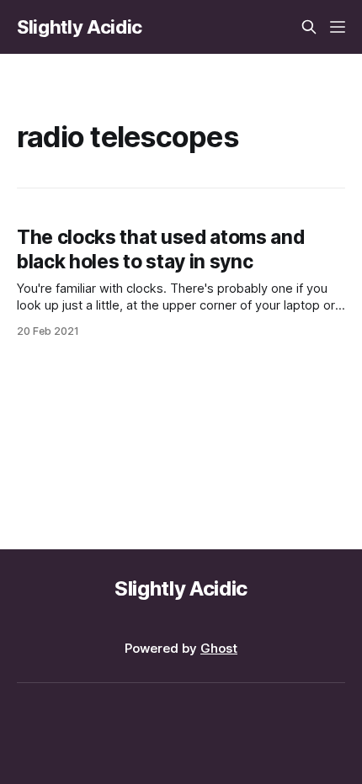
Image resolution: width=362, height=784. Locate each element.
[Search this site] (308, 26)
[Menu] (337, 26)
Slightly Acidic (79, 27)
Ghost (218, 648)
